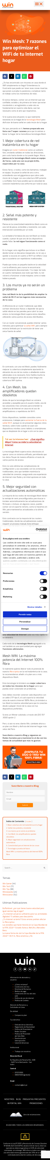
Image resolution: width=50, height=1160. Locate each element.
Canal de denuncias (22, 1043)
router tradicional (19, 150)
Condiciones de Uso (22, 987)
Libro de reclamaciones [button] (31, 1115)
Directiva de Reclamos (23, 989)
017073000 (19, 1073)
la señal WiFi (29, 326)
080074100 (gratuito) (22, 1075)
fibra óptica (14, 671)
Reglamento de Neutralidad (25, 1027)
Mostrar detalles (34, 607)
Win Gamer (7, 883)
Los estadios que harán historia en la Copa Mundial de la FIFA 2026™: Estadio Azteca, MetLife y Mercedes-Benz (25, 928)
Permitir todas (25, 614)
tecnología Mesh (33, 119)
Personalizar (25, 621)
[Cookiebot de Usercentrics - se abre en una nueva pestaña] (36, 529)
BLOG (18, 1099)
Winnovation (8, 895)
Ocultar (28, 821)
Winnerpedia (8, 892)
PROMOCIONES (36, 1103)
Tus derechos (15, 1020)
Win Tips (6, 889)
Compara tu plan (21, 1015)
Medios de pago (20, 991)
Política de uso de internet (24, 998)
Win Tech (6, 886)
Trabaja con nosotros (23, 1052)
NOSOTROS (9, 1099)
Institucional (14, 1047)
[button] (39, 4)
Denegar (25, 629)
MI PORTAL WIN (14, 1103)
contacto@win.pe (21, 1085)
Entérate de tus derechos (24, 1025)
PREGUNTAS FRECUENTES (34, 1099)
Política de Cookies (22, 1001)
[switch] (43, 581)
